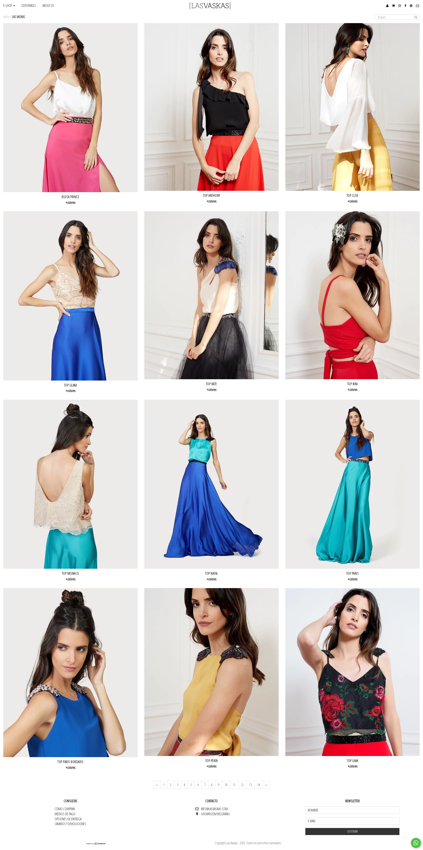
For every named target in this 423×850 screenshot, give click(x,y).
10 (226, 784)
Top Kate (211, 383)
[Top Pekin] (211, 672)
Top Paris (352, 573)
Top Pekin (211, 760)
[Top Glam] (70, 295)
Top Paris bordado (70, 761)
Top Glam (70, 385)
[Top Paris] (352, 484)
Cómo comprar (65, 808)
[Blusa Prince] (70, 107)
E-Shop (8, 5)
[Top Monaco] (70, 484)
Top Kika (352, 383)
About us (48, 5)
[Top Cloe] (352, 107)
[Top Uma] (352, 672)
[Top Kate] (211, 295)
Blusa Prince (70, 196)
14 (258, 784)
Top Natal (211, 573)
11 (234, 784)
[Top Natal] (211, 484)
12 (242, 784)
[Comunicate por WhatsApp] (416, 843)
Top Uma (352, 760)
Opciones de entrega (68, 819)
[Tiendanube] (96, 843)
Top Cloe (352, 195)
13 (250, 784)
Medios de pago (65, 813)
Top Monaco (70, 573)
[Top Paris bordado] (70, 672)
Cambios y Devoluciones (70, 823)
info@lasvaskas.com (214, 808)
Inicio (6, 16)
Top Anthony (211, 195)
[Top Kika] (352, 295)
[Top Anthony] (211, 107)
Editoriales (29, 5)
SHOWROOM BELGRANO (215, 813)
